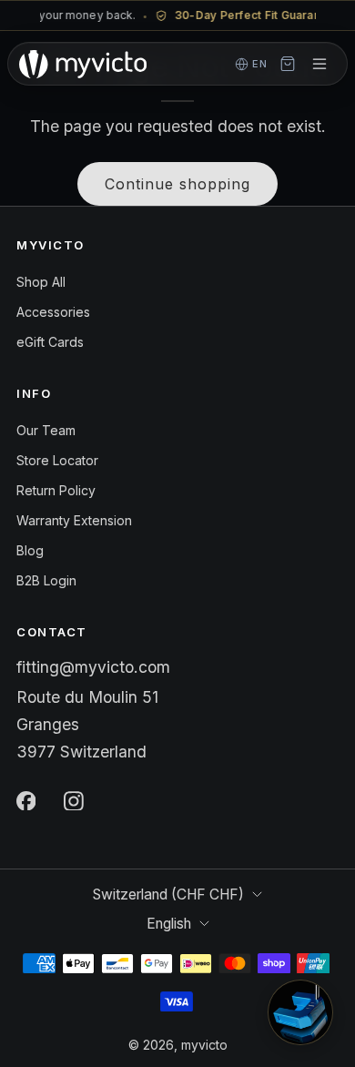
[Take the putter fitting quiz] (300, 1012)
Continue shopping (177, 184)
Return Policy (56, 490)
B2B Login (46, 580)
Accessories (53, 312)
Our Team (46, 430)
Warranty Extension (74, 520)
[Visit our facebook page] (25, 800)
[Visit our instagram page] (73, 800)
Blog (30, 550)
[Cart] (287, 64)
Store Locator (57, 460)
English (169, 923)
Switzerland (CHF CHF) (168, 894)
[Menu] (319, 63)
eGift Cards (50, 342)
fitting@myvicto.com (93, 666)
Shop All (41, 282)
